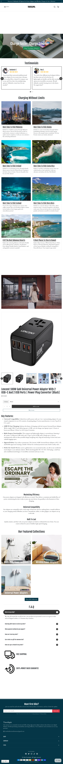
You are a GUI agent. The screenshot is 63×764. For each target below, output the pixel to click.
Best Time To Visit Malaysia (12, 127)
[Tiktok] (34, 753)
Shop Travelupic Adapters (31, 48)
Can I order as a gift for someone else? (14, 639)
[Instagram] (31, 753)
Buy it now (31, 410)
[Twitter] (28, 753)
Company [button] (5, 741)
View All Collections (31, 599)
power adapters (30, 1)
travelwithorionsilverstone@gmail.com (14, 731)
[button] (6, 7)
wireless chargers (41, 1)
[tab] (30, 91)
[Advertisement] (31, 22)
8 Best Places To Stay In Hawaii (45, 240)
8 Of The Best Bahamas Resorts (14, 240)
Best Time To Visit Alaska (43, 127)
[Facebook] (26, 753)
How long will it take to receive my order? (15, 624)
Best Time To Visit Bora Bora (44, 203)
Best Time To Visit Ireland (12, 166)
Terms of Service (35, 713)
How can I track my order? (11, 634)
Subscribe (56, 711)
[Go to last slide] (2, 78)
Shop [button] (4, 736)
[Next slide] (60, 78)
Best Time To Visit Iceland (12, 203)
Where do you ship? (10, 612)
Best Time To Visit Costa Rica (44, 166)
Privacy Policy (43, 713)
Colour (6, 402)
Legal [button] (4, 745)
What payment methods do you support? (15, 629)
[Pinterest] (37, 753)
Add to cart (36, 406)
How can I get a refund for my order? (14, 645)
